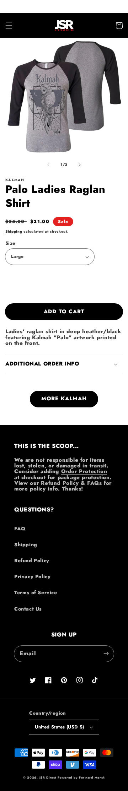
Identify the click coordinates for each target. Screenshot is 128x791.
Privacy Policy (32, 576)
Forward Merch (92, 777)
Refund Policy (60, 483)
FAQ (20, 528)
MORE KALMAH (64, 398)
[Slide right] (79, 165)
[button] (9, 25)
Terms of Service (35, 592)
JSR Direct (48, 777)
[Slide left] (48, 165)
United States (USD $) (59, 727)
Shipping (13, 231)
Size (10, 243)
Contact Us (28, 608)
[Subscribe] (106, 653)
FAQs (94, 483)
